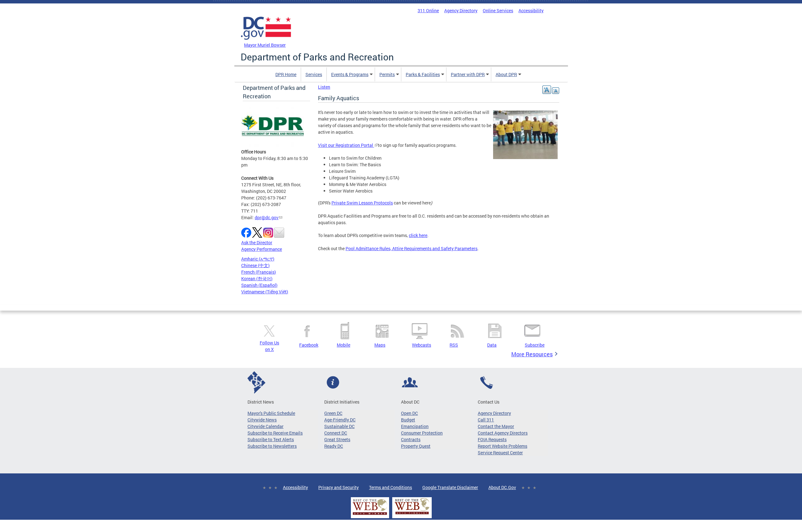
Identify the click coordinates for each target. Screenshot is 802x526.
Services (313, 74)
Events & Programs (349, 74)
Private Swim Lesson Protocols (362, 203)
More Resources (532, 354)
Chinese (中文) (255, 265)
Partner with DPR (468, 74)
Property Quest (415, 446)
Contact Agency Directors (503, 433)
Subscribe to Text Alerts (270, 439)
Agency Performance (261, 249)
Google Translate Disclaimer (450, 487)
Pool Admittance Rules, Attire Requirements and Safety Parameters (411, 248)
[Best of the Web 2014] (370, 515)
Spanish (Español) (259, 285)
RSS (454, 345)
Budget (408, 420)
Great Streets (337, 439)
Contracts (410, 439)
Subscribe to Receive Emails (275, 433)
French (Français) (258, 272)
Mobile (343, 345)
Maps (379, 345)
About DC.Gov (502, 487)
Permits (387, 74)
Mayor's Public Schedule (271, 413)
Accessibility (531, 10)
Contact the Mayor (496, 426)
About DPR (506, 74)
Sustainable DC (339, 426)
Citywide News (262, 420)
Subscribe (534, 345)
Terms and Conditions (390, 487)
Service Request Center (500, 453)
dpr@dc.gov (267, 217)
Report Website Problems (502, 446)
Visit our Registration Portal (346, 145)
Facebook (308, 345)
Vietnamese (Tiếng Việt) (264, 292)
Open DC (409, 413)
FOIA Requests (492, 439)
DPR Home (285, 74)
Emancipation (415, 426)
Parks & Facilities (423, 74)
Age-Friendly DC (340, 420)
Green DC (333, 413)
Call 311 (486, 420)
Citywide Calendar (265, 426)
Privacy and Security (338, 487)
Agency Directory (460, 10)
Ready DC (333, 446)
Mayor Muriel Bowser (265, 45)
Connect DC (335, 433)
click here (418, 235)
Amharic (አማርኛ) (257, 259)
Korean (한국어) (257, 278)
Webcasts (421, 345)
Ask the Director (256, 242)
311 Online (428, 10)
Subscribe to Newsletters (272, 446)
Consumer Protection (422, 433)
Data (492, 345)
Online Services (498, 10)
